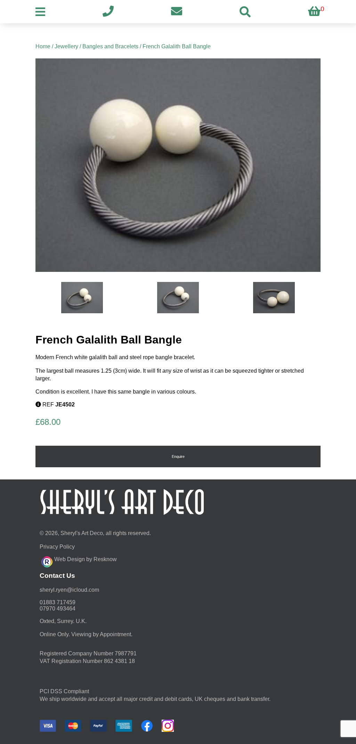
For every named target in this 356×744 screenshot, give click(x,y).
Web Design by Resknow (85, 559)
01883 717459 (57, 602)
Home (42, 46)
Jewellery (66, 46)
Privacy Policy (57, 547)
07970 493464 (57, 609)
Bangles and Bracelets (110, 46)
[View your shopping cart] (314, 11)
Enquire (178, 456)
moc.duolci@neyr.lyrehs (69, 590)
